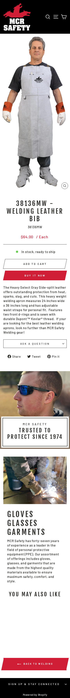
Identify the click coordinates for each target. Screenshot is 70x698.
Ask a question (35, 343)
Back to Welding (38, 663)
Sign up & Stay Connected (34, 684)
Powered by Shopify (35, 694)
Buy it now (35, 275)
